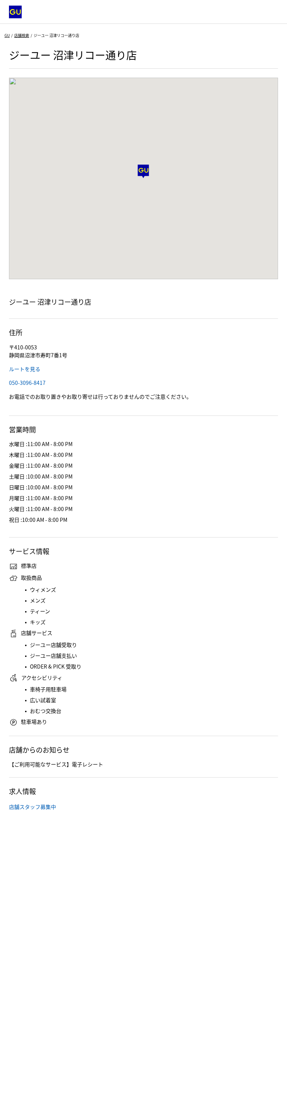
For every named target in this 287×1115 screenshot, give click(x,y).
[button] (143, 171)
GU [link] (7, 35)
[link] (24, 369)
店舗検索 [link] (21, 35)
